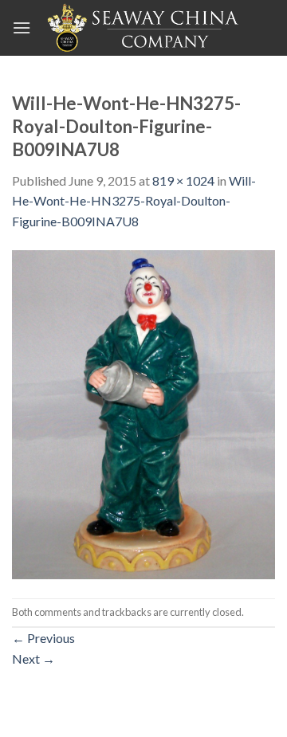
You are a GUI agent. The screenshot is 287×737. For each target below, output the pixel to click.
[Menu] (21, 27)
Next (33, 658)
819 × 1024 (183, 180)
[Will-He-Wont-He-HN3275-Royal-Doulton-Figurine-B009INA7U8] (143, 413)
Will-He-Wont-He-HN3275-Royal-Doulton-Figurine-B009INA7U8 (134, 201)
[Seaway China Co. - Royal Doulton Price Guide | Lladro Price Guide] (144, 28)
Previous (43, 637)
